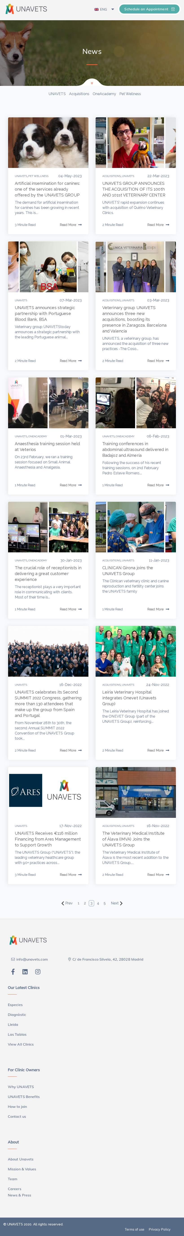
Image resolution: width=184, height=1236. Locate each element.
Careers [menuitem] (14, 1189)
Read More (68, 225)
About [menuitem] (13, 1142)
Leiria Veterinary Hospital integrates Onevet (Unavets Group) (129, 698)
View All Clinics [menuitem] (21, 1044)
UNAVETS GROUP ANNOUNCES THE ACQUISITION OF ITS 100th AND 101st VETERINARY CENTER (133, 189)
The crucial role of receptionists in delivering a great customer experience (48, 573)
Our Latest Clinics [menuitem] (24, 987)
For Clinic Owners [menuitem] (24, 1069)
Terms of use (134, 1229)
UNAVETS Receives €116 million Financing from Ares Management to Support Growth (48, 839)
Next (115, 903)
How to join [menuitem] (17, 1106)
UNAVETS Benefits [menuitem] (24, 1096)
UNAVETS (57, 94)
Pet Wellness (130, 94)
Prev (69, 903)
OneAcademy (104, 94)
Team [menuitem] (12, 1179)
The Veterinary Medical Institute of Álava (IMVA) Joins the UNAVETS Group (133, 839)
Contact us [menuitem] (17, 1116)
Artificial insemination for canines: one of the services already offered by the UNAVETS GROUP (47, 189)
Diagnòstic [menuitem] (17, 1014)
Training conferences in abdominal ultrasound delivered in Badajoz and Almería (135, 449)
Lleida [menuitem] (13, 1024)
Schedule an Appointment (146, 9)
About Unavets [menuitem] (20, 1159)
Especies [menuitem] (15, 1004)
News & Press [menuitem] (19, 1195)
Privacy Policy (160, 1229)
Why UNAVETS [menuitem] (21, 1086)
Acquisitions (79, 94)
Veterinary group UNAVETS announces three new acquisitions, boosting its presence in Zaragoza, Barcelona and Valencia (134, 319)
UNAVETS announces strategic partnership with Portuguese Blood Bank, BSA (45, 313)
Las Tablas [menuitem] (17, 1034)
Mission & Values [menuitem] (22, 1169)
